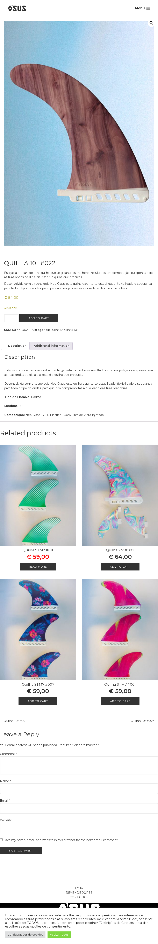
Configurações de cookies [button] (25, 934)
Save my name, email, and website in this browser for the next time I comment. (60, 840)
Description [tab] (17, 346)
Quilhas (55, 330)
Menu (140, 8)
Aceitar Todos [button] (59, 934)
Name (5, 781)
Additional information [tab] (51, 346)
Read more (38, 566)
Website (6, 820)
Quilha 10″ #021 (15, 721)
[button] (151, 23)
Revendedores (79, 893)
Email (5, 800)
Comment (8, 754)
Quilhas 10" (70, 330)
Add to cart (39, 318)
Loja (79, 888)
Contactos (79, 897)
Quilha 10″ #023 (143, 721)
